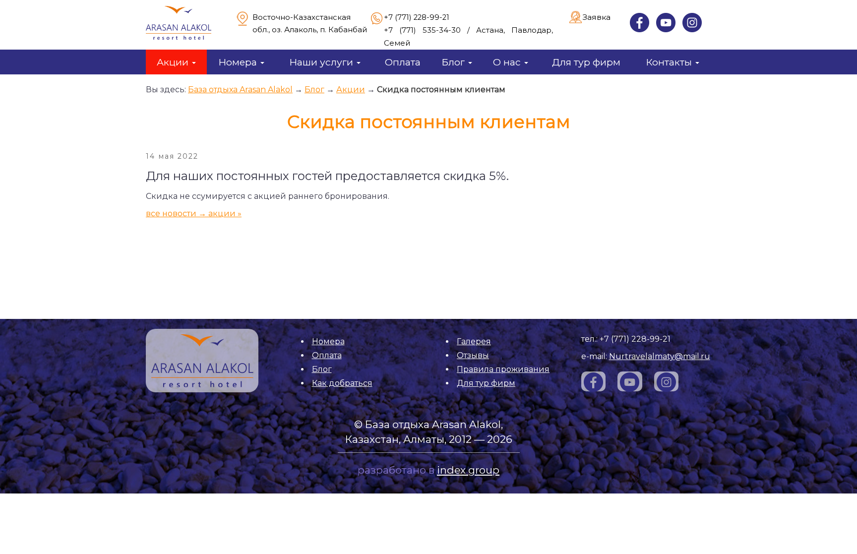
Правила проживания (503, 369)
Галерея (474, 341)
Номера (238, 62)
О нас (508, 62)
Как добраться (342, 383)
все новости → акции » (194, 213)
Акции (174, 62)
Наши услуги (322, 62)
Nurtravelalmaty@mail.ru (659, 356)
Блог (454, 62)
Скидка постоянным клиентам (441, 89)
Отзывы (473, 355)
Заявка (597, 17)
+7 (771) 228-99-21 (416, 17)
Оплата (403, 62)
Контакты (670, 62)
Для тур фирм (586, 62)
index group (468, 470)
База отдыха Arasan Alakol (240, 89)
